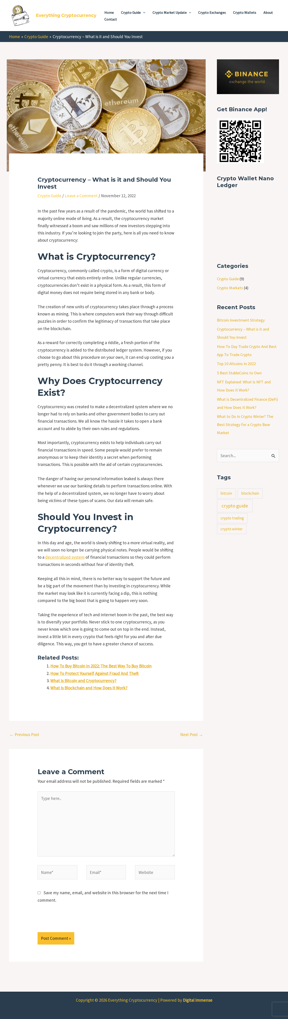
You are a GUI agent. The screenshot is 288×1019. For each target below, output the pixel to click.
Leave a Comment (81, 195)
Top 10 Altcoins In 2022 (236, 363)
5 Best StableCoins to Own (239, 372)
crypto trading (232, 518)
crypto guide (235, 506)
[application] (143, 12)
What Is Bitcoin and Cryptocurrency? (83, 680)
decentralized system (65, 557)
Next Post (191, 734)
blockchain (250, 493)
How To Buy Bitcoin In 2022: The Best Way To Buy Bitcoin (101, 666)
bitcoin (226, 493)
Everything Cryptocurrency (66, 15)
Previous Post (24, 734)
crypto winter (231, 528)
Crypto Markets (230, 287)
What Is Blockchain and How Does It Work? (89, 687)
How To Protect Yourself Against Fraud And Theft (94, 673)
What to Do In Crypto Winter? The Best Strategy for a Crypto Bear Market (245, 424)
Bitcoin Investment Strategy (241, 320)
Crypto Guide (49, 195)
